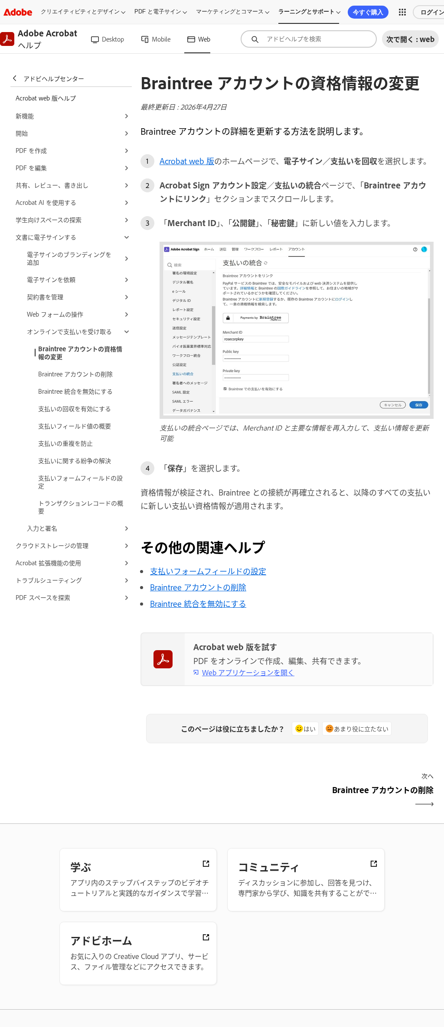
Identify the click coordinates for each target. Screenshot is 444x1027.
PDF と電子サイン (157, 11)
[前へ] (212, 797)
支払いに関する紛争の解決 (74, 460)
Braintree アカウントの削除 (75, 373)
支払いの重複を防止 (65, 442)
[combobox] (309, 39)
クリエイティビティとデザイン (80, 11)
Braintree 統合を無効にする (75, 390)
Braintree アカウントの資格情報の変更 (80, 352)
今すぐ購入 (368, 12)
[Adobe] (18, 12)
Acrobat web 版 (187, 161)
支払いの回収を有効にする (74, 408)
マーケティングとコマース (230, 11)
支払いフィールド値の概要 (74, 425)
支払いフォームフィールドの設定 (80, 481)
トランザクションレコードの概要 (80, 506)
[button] (402, 12)
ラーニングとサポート (306, 11)
